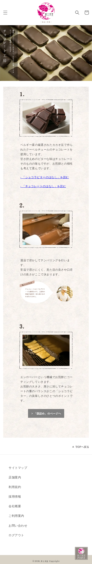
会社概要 (15, 506)
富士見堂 (44, 561)
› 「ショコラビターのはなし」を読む (44, 177)
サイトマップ (18, 468)
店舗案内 (15, 477)
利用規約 (15, 487)
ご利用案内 (16, 516)
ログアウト (16, 535)
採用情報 (15, 496)
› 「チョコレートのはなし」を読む (43, 186)
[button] (5, 12)
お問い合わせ (18, 525)
